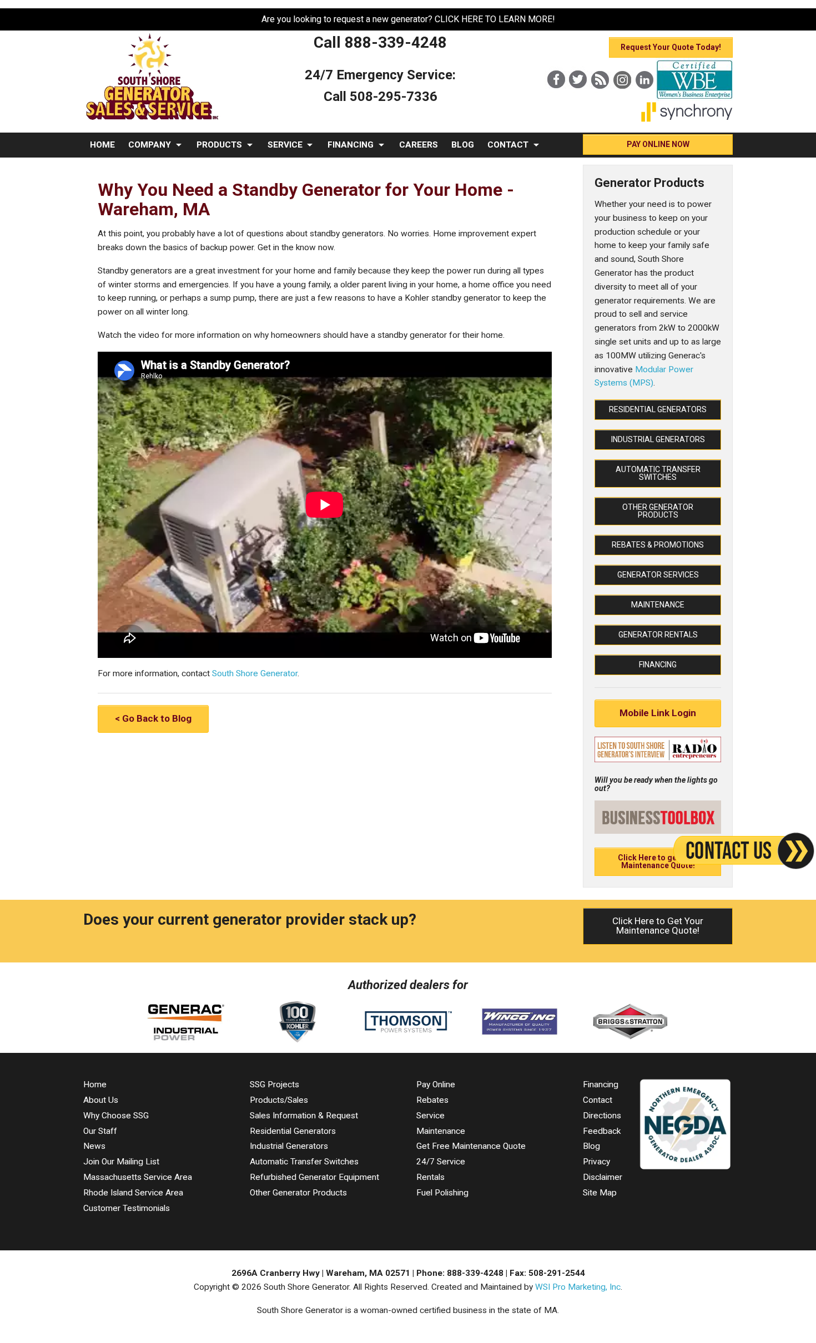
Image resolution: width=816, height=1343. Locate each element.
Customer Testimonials (126, 1208)
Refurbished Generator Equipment (314, 1177)
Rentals (430, 1177)
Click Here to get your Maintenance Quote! (658, 861)
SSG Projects (274, 1084)
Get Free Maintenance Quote (471, 1146)
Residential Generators (658, 409)
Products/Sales (279, 1100)
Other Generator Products (657, 511)
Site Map (600, 1193)
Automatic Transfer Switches (658, 473)
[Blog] (600, 98)
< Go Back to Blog (153, 718)
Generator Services (658, 574)
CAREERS (418, 145)
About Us (100, 1100)
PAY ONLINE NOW (658, 144)
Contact (597, 1100)
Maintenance (657, 604)
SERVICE (285, 145)
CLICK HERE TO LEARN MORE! (495, 19)
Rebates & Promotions (658, 544)
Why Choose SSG (116, 1116)
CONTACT (507, 145)
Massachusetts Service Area (137, 1177)
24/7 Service (440, 1162)
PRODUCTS (219, 145)
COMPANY (149, 145)
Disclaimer (602, 1177)
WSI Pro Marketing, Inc (578, 1287)
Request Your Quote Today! (671, 47)
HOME (102, 145)
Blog (591, 1146)
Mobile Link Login (657, 712)
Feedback (602, 1131)
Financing (658, 664)
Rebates (432, 1100)
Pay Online (435, 1084)
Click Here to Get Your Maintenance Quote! (657, 925)
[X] (578, 98)
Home (95, 1084)
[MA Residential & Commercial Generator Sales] (152, 120)
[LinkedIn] (644, 98)
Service (430, 1116)
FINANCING (351, 145)
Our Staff (100, 1131)
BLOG (462, 145)
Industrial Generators (658, 439)
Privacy (596, 1162)
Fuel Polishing (442, 1193)
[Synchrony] (687, 119)
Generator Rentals (658, 634)
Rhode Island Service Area (133, 1193)
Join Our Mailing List (121, 1162)
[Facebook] (556, 98)
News (94, 1146)
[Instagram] (622, 98)
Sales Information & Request (304, 1116)
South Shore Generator (255, 673)
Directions (602, 1116)
